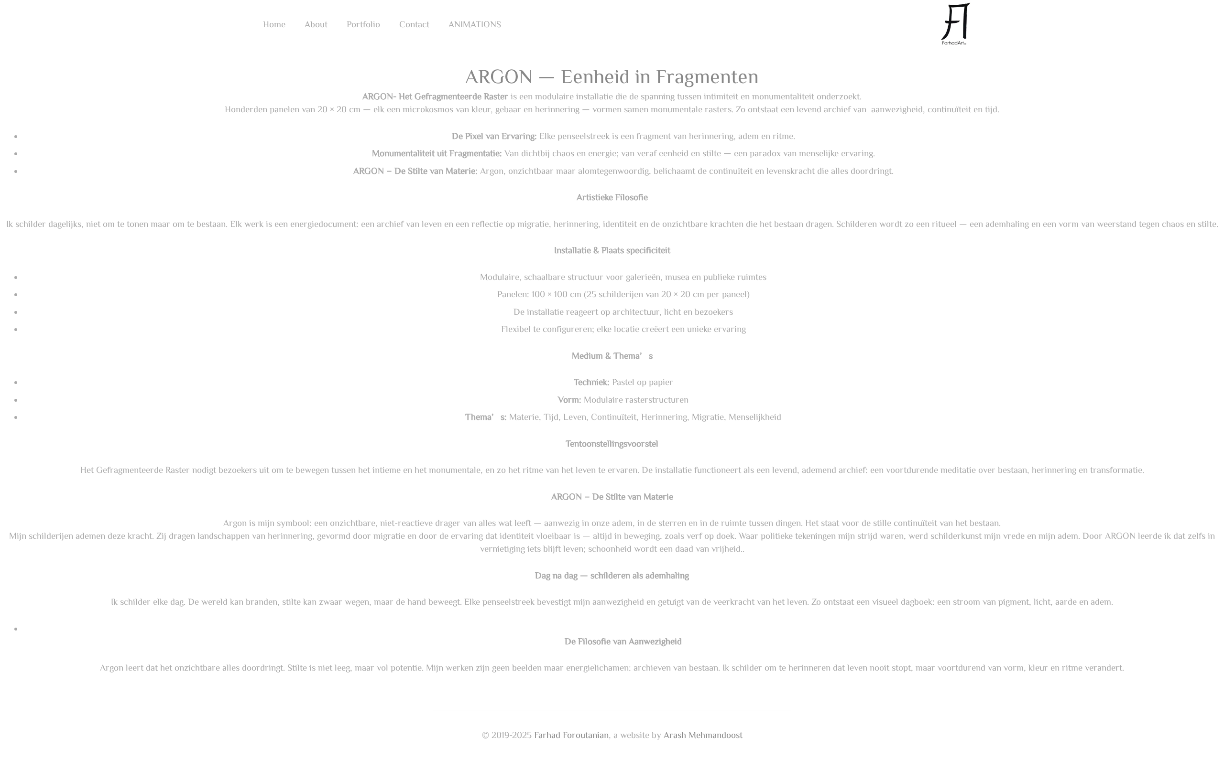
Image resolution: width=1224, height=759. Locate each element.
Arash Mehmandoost (703, 734)
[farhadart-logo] (956, 23)
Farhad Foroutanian (571, 734)
